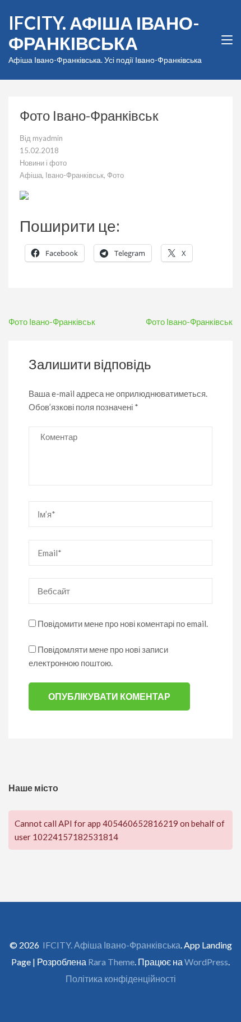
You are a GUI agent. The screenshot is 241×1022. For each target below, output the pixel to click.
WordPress (206, 961)
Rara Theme (111, 961)
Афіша (31, 175)
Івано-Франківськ (74, 175)
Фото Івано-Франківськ (51, 322)
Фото (115, 175)
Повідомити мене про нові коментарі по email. (123, 623)
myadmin (48, 138)
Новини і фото (43, 162)
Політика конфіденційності (121, 978)
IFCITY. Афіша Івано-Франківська (104, 33)
